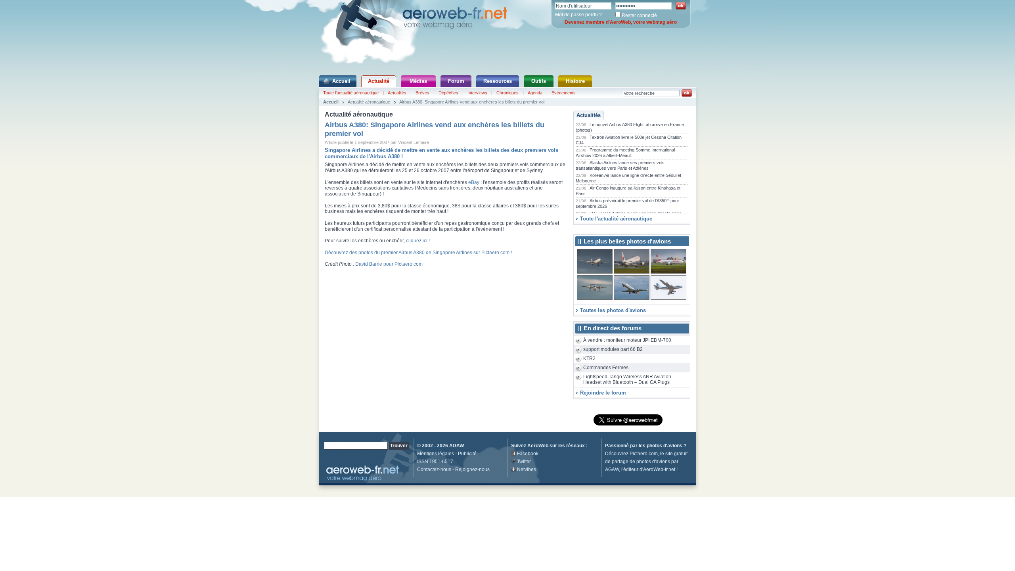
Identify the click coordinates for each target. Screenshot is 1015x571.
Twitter (524, 461)
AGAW (456, 445)
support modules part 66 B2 (613, 349)
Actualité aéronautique (369, 102)
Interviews (477, 92)
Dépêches (448, 92)
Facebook (527, 453)
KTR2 (589, 358)
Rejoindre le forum (603, 393)
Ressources (497, 81)
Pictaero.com (644, 453)
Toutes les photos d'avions (613, 310)
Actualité (378, 81)
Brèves (422, 92)
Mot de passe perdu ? (578, 14)
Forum (456, 81)
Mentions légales (435, 453)
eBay (473, 182)
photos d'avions (664, 445)
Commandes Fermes (605, 367)
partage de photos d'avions (641, 461)
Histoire (575, 81)
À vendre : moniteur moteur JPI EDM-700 (627, 340)
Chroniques (507, 92)
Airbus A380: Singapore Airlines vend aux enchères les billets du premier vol (471, 102)
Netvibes (526, 469)
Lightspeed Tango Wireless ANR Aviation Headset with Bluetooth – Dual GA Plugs (627, 379)
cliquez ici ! (418, 240)
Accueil (341, 81)
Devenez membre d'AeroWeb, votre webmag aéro (621, 22)
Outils (538, 81)
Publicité (467, 453)
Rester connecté (639, 15)
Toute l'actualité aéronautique (351, 92)
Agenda (535, 92)
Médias (418, 81)
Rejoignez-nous (472, 469)
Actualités (397, 92)
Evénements (564, 92)
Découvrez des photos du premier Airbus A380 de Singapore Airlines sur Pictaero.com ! (418, 252)
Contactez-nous (434, 469)
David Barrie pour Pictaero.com (389, 264)
